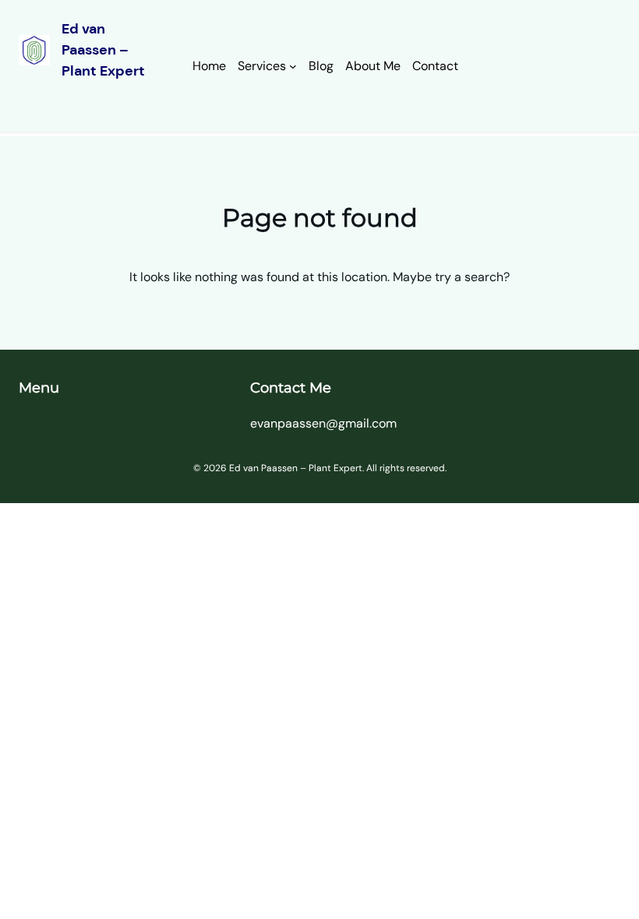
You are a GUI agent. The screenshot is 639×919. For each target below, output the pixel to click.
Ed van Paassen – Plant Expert (103, 49)
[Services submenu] (293, 66)
